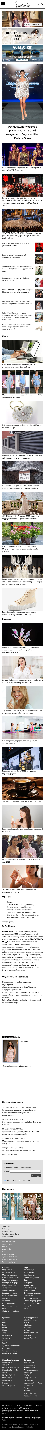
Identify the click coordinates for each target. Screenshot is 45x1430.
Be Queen (27, 1330)
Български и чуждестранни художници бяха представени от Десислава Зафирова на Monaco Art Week (22, 994)
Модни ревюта (8, 1272)
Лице (4, 1320)
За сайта (6, 1226)
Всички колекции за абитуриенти (17, 1066)
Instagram (34, 1417)
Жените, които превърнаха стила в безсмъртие (17, 983)
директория (7, 944)
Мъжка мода (29, 1272)
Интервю (28, 1283)
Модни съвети (30, 1285)
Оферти (6, 896)
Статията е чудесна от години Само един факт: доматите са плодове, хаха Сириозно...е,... (19, 1112)
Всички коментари (10, 1155)
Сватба (17, 1037)
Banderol (27, 1327)
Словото (26, 1424)
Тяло (4, 1333)
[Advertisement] (18, 1019)
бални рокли (27, 949)
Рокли (4, 1246)
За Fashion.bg (8, 926)
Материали (28, 1385)
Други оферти (30, 1393)
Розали (18, 1424)
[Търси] (38, 3)
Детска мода (29, 1275)
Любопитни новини (10, 1311)
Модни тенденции (31, 1277)
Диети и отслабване (11, 1346)
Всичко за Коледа (31, 1298)
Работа (27, 1391)
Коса (4, 1322)
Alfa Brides (28, 1325)
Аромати (6, 1298)
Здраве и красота (9, 1293)
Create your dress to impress (13, 1427)
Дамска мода (29, 1270)
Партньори (8, 1189)
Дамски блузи (7, 1249)
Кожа (4, 1327)
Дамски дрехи (8, 1244)
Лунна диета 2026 (9, 1351)
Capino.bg (29, 1427)
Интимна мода (8, 1303)
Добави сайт (7, 1231)
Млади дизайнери (9, 1285)
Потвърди (36, 1176)
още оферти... (8, 922)
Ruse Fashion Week (9, 1353)
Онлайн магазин (8, 1241)
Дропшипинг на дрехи (33, 1303)
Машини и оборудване (33, 1383)
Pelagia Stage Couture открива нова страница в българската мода (21, 1001)
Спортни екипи (8, 1262)
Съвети (5, 1340)
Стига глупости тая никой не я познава (18, 1150)
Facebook (18, 1417)
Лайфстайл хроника (10, 1277)
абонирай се (11, 1180)
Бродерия (10, 902)
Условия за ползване (10, 1234)
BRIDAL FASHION (31, 1333)
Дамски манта (8, 1254)
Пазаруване (28, 1295)
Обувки (27, 1375)
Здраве (5, 1343)
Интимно (6, 1348)
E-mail (7, 1171)
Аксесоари (6, 1301)
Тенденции (6, 1288)
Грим (4, 1325)
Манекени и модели (10, 1280)
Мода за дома (29, 1290)
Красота (6, 619)
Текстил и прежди (31, 1370)
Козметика (7, 1335)
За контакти (7, 1236)
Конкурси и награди (10, 1283)
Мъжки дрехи (29, 1365)
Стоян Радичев (30, 1338)
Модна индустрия (9, 1275)
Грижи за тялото (9, 1295)
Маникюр (6, 1330)
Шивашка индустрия (32, 1293)
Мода (5, 336)
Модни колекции (9, 1270)
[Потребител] (42, 3)
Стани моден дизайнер (33, 1301)
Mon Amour (28, 1335)
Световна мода (8, 1290)
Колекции (27, 1280)
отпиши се (25, 1180)
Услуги (26, 1388)
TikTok (26, 1417)
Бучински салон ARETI (11, 1367)
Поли (4, 1251)
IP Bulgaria (35, 1424)
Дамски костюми (9, 1257)
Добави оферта (30, 1396)
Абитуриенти (8, 1037)
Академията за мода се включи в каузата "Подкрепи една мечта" (19, 988)
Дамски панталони (10, 1259)
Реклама (5, 1229)
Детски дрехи (29, 1367)
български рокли (18, 965)
